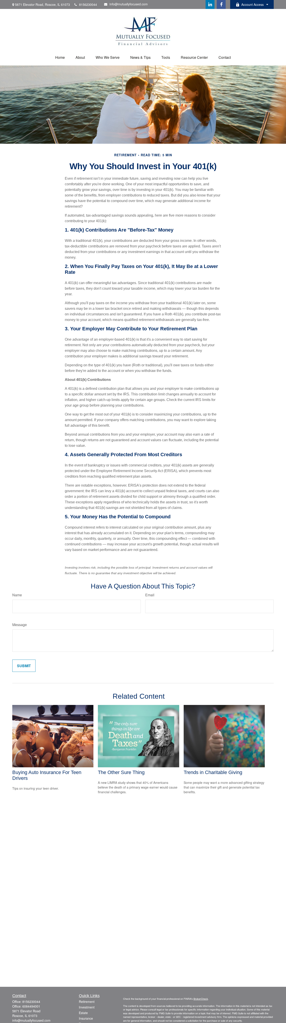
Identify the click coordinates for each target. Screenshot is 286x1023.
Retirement (87, 1001)
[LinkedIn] (210, 4)
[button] (60, 57)
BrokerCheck (200, 998)
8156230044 (88, 4)
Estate (83, 1012)
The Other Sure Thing (121, 772)
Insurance (86, 1018)
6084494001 (31, 1006)
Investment (87, 1007)
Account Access (252, 4)
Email (149, 594)
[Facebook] (221, 4)
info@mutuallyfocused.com (128, 4)
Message (19, 624)
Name (17, 594)
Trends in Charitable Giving (213, 772)
